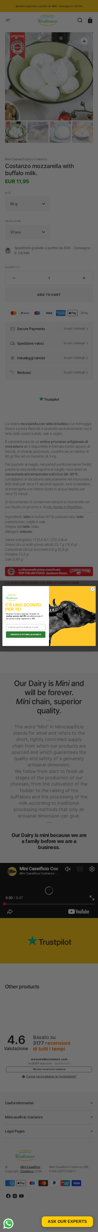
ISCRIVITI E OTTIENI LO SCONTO (25, 634)
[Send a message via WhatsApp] (8, 1223)
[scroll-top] (87, 1221)
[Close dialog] (92, 589)
